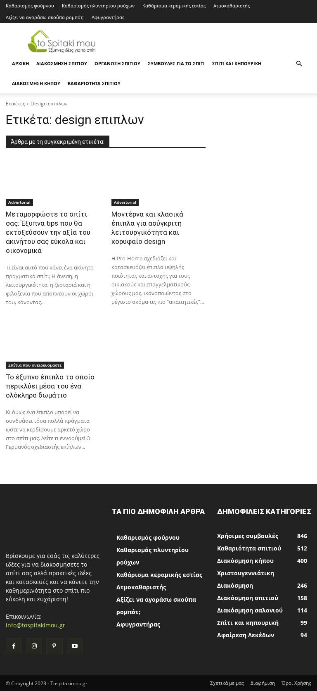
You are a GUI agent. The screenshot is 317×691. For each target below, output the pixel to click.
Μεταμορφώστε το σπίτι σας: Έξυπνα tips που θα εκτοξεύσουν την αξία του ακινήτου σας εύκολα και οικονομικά (48, 232)
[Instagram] (34, 646)
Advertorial (19, 202)
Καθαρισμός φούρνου (30, 5)
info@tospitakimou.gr (35, 625)
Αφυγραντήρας (108, 17)
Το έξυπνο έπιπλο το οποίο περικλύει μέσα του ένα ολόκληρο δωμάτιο (50, 386)
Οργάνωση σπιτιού (117, 63)
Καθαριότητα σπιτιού (94, 83)
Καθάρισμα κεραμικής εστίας (174, 5)
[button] (299, 64)
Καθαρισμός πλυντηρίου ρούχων (98, 5)
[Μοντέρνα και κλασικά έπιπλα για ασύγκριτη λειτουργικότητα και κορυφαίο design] (158, 182)
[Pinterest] (54, 646)
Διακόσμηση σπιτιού (61, 63)
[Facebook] (14, 646)
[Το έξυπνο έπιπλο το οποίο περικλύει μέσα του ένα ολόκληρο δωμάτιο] (53, 345)
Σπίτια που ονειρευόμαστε (35, 365)
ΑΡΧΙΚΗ (20, 63)
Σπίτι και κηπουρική (236, 63)
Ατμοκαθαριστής (231, 5)
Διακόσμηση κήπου (36, 83)
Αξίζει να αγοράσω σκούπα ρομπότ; (45, 17)
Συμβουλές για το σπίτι (176, 63)
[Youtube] (75, 646)
